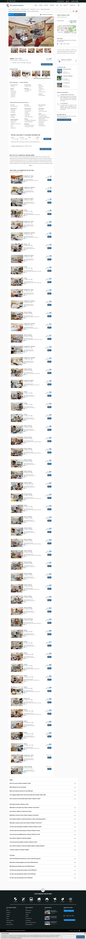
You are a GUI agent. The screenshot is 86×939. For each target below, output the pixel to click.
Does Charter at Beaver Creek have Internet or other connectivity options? (28, 819)
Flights (55, 901)
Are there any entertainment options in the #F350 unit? (23, 874)
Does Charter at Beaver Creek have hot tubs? (21, 811)
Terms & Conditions (10, 920)
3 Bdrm (25, 505)
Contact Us (72, 5)
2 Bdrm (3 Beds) (28, 369)
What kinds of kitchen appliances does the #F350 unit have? (24, 862)
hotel (38, 9)
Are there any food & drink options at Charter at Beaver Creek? (25, 830)
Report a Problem (9, 924)
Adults (29, 137)
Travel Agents (28, 920)
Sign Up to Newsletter (69, 910)
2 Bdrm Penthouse (28, 619)
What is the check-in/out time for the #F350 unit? (21, 791)
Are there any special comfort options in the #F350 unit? (23, 870)
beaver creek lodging (25, 9)
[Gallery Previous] (9, 50)
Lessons (23, 901)
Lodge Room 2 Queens (29, 187)
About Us (66, 5)
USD (68, 1)
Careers (7, 916)
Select (49, 179)
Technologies (8, 922)
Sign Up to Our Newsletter (64, 119)
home (9, 9)
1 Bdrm (25, 210)
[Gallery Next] (53, 50)
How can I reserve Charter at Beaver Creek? (20, 783)
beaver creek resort (16, 9)
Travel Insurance (28, 918)
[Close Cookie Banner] (85, 933)
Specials (52, 5)
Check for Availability (47, 64)
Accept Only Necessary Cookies (69, 936)
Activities (70, 901)
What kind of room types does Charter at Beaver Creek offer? (24, 807)
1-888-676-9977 (28, 146)
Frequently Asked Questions (30, 922)
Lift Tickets (62, 901)
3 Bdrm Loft (27, 698)
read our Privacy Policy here (15, 937)
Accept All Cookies (80, 936)
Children (37, 137)
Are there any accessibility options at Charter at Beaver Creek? (25, 834)
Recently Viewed (74, 1)
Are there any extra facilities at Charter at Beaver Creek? (23, 842)
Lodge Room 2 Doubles (29, 357)
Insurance (15, 901)
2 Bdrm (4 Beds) (28, 607)
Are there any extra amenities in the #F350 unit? (21, 877)
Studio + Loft (27, 244)
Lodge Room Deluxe (29, 198)
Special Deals (28, 912)
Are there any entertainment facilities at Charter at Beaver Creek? (26, 826)
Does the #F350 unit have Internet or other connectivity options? (25, 858)
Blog (57, 5)
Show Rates (47, 138)
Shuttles (31, 901)
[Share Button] (79, 930)
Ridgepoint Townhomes (67, 76)
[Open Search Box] (79, 5)
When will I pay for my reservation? (18, 787)
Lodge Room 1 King (28, 176)
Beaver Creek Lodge (67, 69)
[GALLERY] (17, 179)
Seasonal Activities (29, 924)
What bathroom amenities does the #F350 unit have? (22, 866)
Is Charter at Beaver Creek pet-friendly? (19, 849)
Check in (12, 137)
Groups (26, 916)
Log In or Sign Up (60, 1)
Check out (22, 137)
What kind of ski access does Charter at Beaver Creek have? (24, 815)
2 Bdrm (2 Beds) (28, 312)
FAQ (61, 5)
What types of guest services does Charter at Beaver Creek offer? (26, 822)
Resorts (46, 5)
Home (36, 5)
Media (7, 918)
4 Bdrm (25, 630)
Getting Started (28, 910)
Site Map (8, 914)
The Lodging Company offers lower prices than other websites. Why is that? (28, 794)
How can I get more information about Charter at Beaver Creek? (25, 798)
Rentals (47, 901)
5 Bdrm (25, 743)
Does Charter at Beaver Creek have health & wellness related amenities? (27, 845)
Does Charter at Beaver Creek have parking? (20, 838)
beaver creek (33, 9)
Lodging (40, 5)
